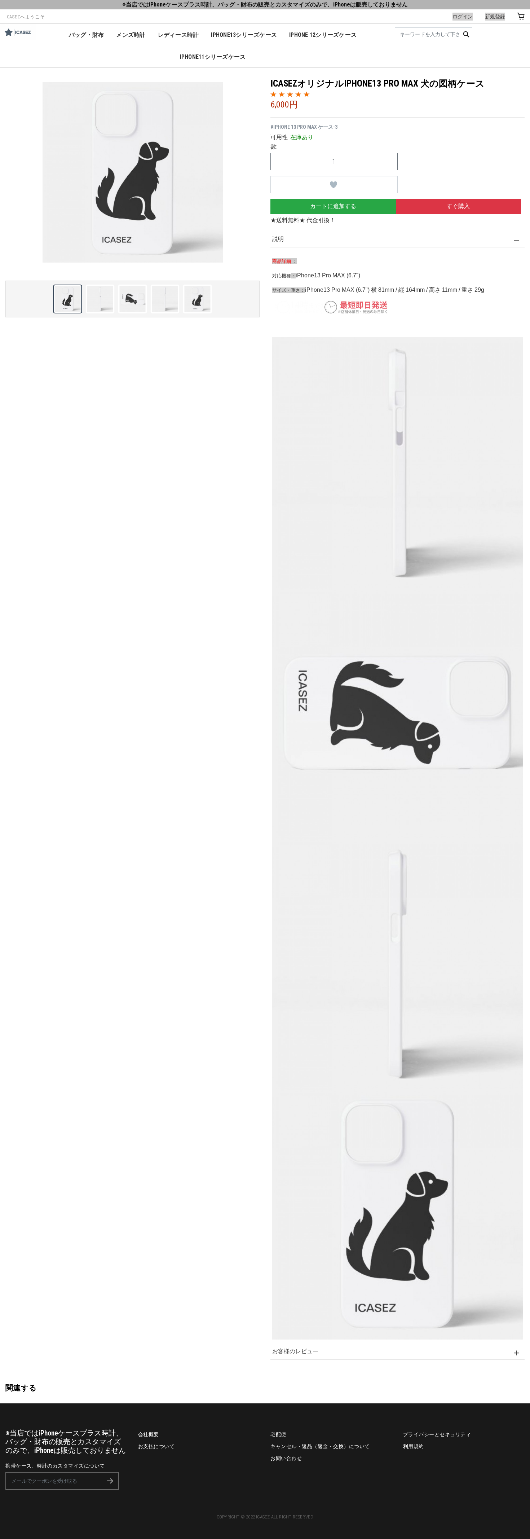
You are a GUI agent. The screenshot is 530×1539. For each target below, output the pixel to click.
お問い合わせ (286, 1458)
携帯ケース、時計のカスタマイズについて (55, 1466)
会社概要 (148, 1434)
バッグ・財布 (86, 34)
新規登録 (495, 16)
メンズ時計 (130, 34)
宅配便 (278, 1434)
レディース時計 (178, 34)
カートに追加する (333, 206)
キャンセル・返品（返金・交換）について (320, 1446)
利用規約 (413, 1446)
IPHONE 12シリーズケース (323, 34)
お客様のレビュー (295, 1351)
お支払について (156, 1446)
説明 (278, 239)
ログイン (462, 16)
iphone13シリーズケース (244, 34)
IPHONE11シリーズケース (213, 56)
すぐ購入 (458, 206)
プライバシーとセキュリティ (437, 1434)
